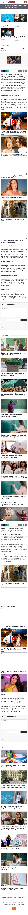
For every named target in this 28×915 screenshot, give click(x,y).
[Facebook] (2, 71)
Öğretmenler (11, 43)
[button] (21, 71)
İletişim (14, 902)
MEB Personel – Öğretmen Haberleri (16, 904)
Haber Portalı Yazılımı (7, 913)
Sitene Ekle (5, 904)
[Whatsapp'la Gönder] (8, 71)
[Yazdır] (19, 71)
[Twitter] (4, 71)
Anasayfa (5, 43)
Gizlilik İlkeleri (20, 902)
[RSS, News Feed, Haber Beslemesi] (14, 908)
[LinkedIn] (6, 71)
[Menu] (25, 2)
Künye (10, 902)
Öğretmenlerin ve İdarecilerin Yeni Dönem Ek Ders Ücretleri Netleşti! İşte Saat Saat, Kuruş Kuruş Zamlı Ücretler (15, 6)
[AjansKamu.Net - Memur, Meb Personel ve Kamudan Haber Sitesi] (8, 2)
